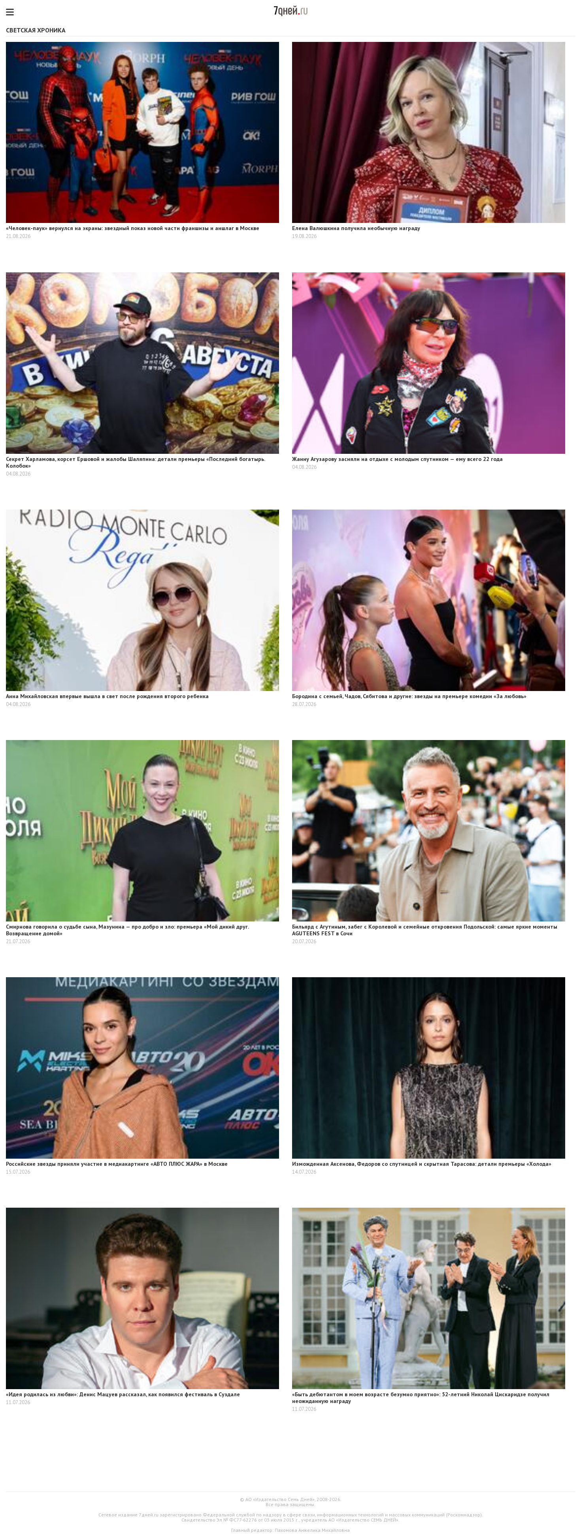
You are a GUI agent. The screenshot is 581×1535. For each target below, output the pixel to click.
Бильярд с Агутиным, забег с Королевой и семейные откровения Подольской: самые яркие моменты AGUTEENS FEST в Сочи (424, 930)
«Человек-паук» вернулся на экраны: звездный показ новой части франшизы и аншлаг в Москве (132, 228)
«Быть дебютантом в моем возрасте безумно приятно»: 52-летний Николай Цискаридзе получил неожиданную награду (420, 1398)
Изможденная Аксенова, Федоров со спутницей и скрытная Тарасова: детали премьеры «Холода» (421, 1163)
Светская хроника (36, 30)
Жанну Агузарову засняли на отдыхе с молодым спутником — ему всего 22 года (397, 459)
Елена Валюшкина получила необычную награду (356, 228)
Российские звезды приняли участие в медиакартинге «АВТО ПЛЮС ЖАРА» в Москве (117, 1163)
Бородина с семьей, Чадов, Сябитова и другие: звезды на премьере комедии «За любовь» (409, 696)
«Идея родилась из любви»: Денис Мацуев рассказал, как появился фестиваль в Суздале (123, 1394)
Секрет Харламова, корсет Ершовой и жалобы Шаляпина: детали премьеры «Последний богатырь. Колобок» (135, 462)
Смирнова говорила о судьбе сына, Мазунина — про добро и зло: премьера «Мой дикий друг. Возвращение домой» (127, 930)
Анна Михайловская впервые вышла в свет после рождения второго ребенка (107, 696)
